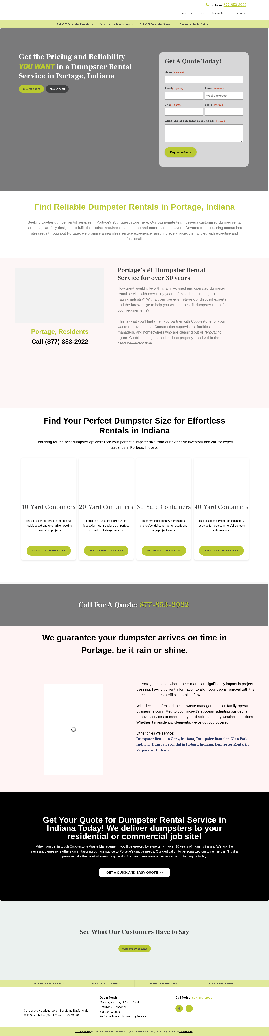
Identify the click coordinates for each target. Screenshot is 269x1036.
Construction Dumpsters (114, 24)
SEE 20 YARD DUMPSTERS (106, 550)
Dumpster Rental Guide (194, 24)
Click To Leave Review (134, 948)
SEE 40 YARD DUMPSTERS (221, 550)
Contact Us (217, 12)
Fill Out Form (57, 89)
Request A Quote (180, 152)
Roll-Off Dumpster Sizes (155, 24)
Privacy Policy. (83, 1031)
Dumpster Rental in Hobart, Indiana (182, 744)
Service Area (238, 12)
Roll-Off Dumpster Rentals (73, 24)
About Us (186, 12)
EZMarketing (186, 1031)
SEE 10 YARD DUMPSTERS (48, 550)
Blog (201, 12)
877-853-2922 (235, 5)
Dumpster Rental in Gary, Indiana (165, 739)
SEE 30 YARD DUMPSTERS (164, 550)
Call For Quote (31, 89)
